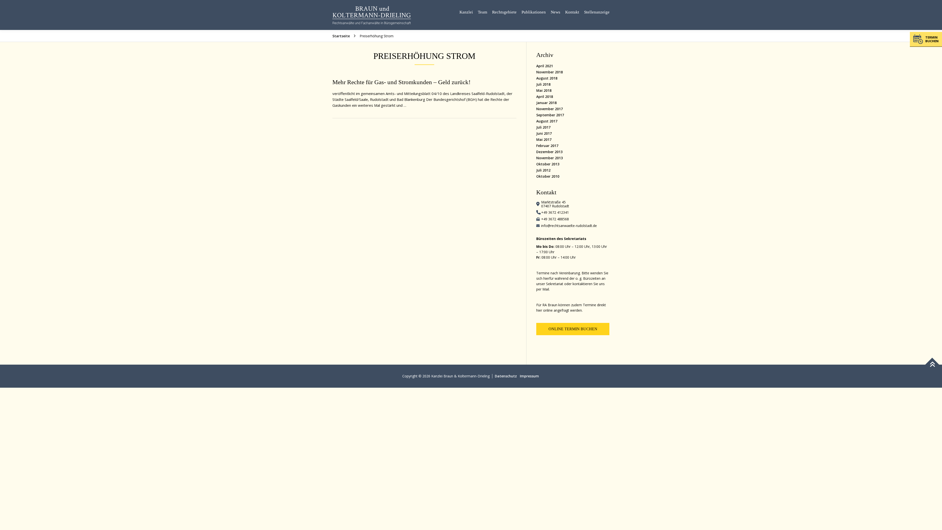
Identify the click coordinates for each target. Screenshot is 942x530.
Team (482, 12)
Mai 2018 (543, 90)
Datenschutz (506, 376)
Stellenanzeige (597, 12)
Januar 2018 (546, 102)
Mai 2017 (543, 139)
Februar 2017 (547, 145)
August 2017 (546, 121)
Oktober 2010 (547, 176)
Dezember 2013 (549, 151)
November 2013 (549, 158)
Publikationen (534, 12)
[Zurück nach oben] (932, 365)
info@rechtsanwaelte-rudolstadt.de (569, 225)
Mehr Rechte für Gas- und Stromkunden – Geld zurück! (401, 82)
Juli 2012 (543, 170)
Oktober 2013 (547, 164)
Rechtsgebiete (504, 12)
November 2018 (549, 72)
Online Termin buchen (573, 329)
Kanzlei (466, 12)
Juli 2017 (543, 127)
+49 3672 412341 (555, 212)
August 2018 (546, 78)
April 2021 (544, 66)
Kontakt (572, 12)
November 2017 (549, 108)
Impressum (529, 376)
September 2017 (550, 115)
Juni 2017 (544, 133)
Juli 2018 (543, 84)
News (555, 12)
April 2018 (544, 96)
